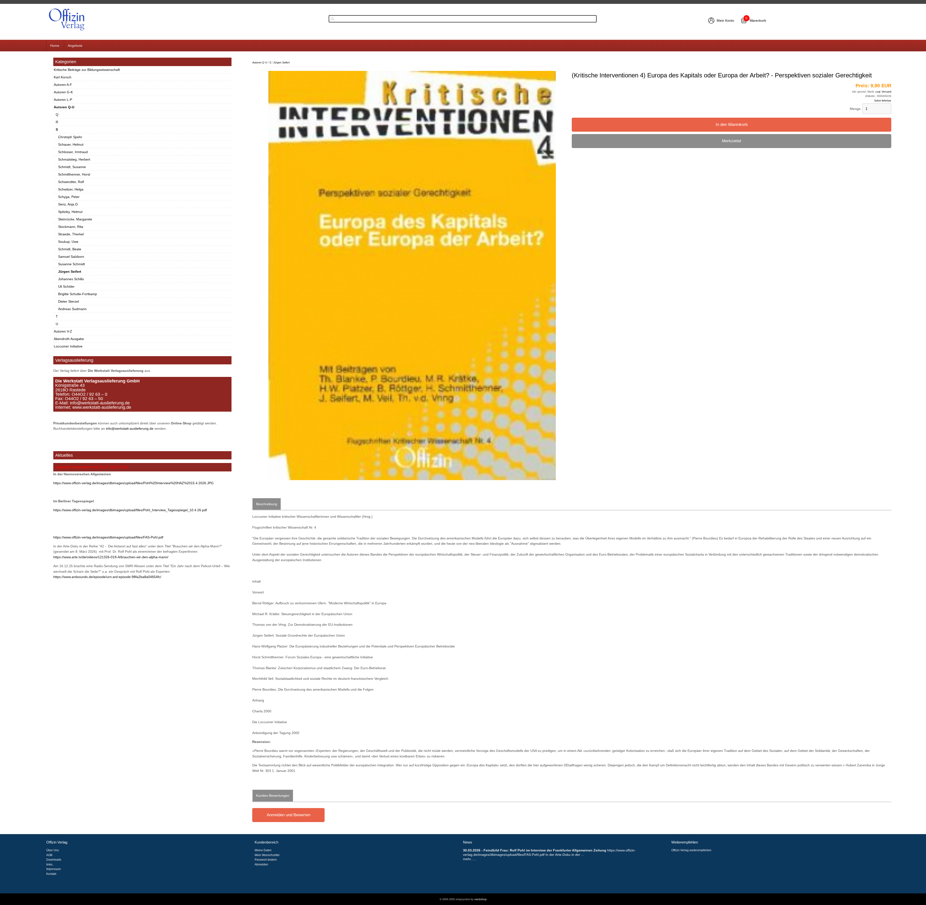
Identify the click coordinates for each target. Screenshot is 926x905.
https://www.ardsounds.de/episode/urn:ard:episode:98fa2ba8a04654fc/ (107, 577)
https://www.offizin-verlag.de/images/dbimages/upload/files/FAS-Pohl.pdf (108, 537)
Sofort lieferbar (882, 100)
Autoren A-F (63, 85)
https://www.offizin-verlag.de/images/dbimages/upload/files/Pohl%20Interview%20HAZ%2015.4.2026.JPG (133, 483)
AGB (49, 855)
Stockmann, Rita (70, 227)
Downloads (53, 859)
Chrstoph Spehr (70, 137)
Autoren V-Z (63, 331)
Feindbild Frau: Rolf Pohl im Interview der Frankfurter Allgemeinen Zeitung (544, 850)
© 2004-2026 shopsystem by (463, 899)
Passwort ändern (266, 859)
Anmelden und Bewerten (288, 815)
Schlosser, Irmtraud (73, 152)
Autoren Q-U (64, 107)
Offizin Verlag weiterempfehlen (691, 850)
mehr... (468, 859)
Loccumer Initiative (68, 346)
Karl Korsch (62, 77)
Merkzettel (731, 141)
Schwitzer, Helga (70, 189)
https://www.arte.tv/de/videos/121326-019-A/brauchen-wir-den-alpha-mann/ (110, 557)
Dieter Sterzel (68, 301)
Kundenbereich (266, 842)
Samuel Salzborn (71, 257)
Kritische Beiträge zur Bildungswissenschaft (87, 70)
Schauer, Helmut (70, 144)
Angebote (75, 46)
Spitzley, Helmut (70, 212)
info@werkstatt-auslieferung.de (129, 428)
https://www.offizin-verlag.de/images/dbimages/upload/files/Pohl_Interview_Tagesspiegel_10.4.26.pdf (130, 510)
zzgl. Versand (883, 91)
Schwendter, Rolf (71, 182)
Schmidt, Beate (69, 249)
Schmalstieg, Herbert (74, 159)
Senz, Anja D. (68, 204)
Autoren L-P (63, 100)
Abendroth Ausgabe (69, 339)
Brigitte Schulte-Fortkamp (77, 294)
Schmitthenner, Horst (74, 174)
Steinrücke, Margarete (75, 219)
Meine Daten (263, 850)
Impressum (53, 869)
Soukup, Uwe (68, 242)
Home (54, 46)
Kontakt (51, 874)
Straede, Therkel (71, 234)
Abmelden (261, 864)
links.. (50, 864)
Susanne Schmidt (71, 264)
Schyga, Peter (69, 197)
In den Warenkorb (732, 124)
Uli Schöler (66, 286)
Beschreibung (266, 504)
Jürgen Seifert (69, 271)
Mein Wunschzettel (267, 855)
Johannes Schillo (71, 279)
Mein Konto (725, 20)
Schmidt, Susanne (72, 167)
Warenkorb (757, 20)
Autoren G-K (63, 92)
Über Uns (52, 850)
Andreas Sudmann (72, 309)
